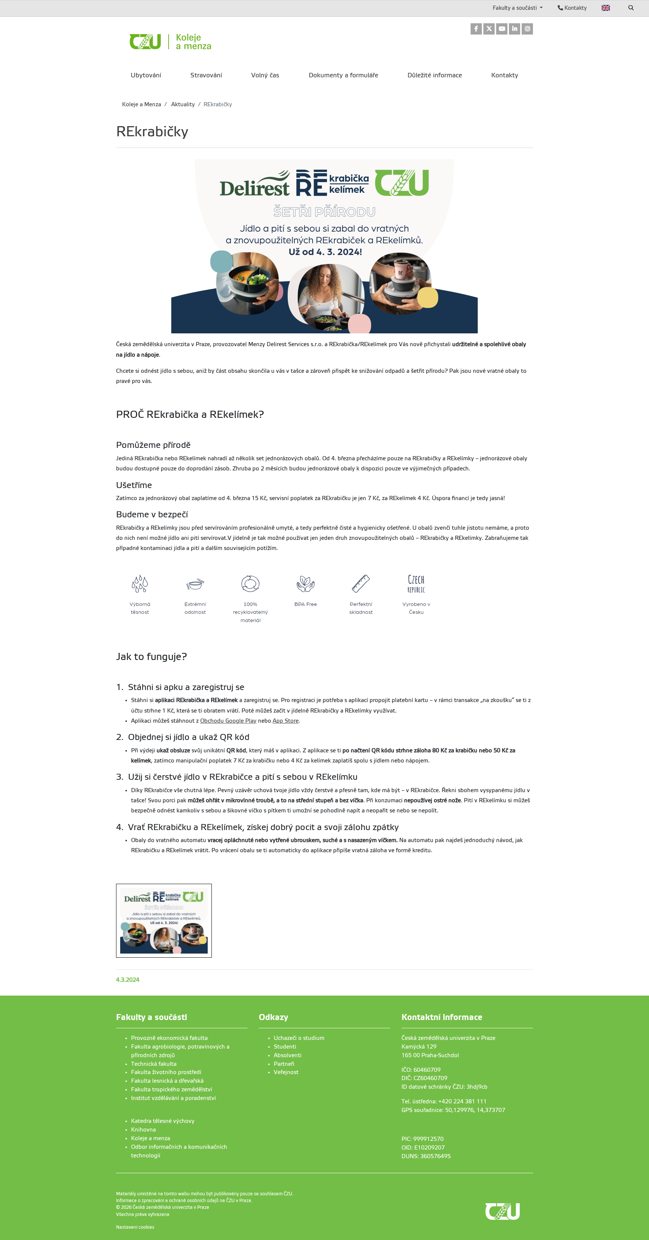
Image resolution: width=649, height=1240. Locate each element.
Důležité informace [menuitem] (435, 75)
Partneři (284, 1064)
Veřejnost (286, 1072)
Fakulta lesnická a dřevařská (167, 1081)
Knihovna (143, 1130)
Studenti (285, 1047)
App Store (286, 721)
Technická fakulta (154, 1064)
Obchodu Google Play (228, 721)
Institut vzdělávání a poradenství (173, 1098)
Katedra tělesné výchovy (163, 1121)
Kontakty (575, 8)
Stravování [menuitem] (206, 75)
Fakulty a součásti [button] (515, 8)
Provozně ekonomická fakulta (169, 1038)
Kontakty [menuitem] (504, 75)
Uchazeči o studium (299, 1038)
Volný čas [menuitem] (265, 75)
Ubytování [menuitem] (146, 75)
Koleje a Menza (141, 104)
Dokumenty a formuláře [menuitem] (343, 75)
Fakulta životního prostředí (166, 1072)
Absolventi (288, 1055)
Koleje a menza (150, 1138)
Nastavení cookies (135, 1227)
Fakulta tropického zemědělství (171, 1089)
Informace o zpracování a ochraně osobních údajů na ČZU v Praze (183, 1200)
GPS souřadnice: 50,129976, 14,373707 (453, 1110)
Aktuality (182, 104)
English (606, 8)
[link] (476, 29)
